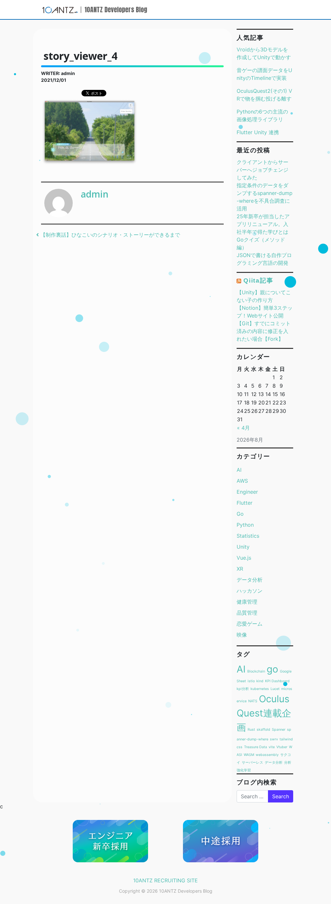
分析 (287, 762)
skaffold (263, 729)
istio (251, 681)
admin (95, 194)
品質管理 (247, 612)
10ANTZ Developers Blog (115, 10)
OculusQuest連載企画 (264, 713)
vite (272, 747)
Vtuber (281, 747)
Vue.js (244, 557)
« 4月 (243, 428)
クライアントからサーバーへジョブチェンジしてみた (262, 170)
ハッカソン (249, 590)
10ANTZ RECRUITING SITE (165, 880)
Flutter (244, 503)
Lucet (275, 689)
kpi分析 (243, 689)
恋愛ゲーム (249, 623)
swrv (274, 739)
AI (239, 470)
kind (259, 681)
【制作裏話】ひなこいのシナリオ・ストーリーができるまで (109, 234)
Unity (243, 546)
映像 (242, 634)
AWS (242, 481)
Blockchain (256, 671)
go (272, 669)
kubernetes (260, 689)
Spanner (278, 729)
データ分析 (249, 579)
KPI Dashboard (277, 681)
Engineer (247, 492)
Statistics (248, 536)
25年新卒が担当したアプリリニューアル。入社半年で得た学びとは (263, 224)
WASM (249, 755)
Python (245, 525)
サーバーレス (252, 762)
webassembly (267, 755)
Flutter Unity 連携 (258, 132)
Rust (251, 729)
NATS (252, 701)
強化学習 (244, 770)
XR (240, 568)
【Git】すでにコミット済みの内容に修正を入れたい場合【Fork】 (264, 331)
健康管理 (247, 601)
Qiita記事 (258, 280)
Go (240, 514)
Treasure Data (255, 747)
